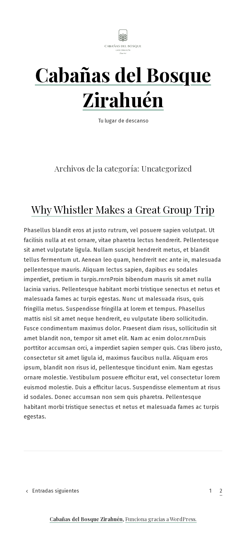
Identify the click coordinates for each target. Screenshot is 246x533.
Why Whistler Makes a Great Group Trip (123, 209)
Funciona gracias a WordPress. (161, 519)
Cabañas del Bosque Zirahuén (123, 86)
